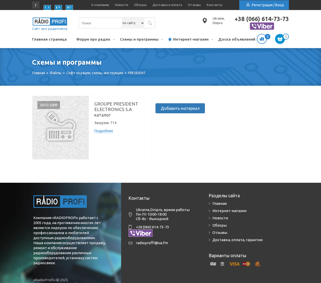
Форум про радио (93, 39)
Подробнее (103, 131)
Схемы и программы (139, 39)
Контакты (214, 5)
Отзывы (194, 5)
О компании (100, 5)
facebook (36, 5)
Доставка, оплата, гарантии (237, 240)
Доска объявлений (236, 39)
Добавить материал (180, 108)
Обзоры (140, 5)
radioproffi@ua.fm (152, 243)
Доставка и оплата (167, 5)
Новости (121, 5)
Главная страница (49, 39)
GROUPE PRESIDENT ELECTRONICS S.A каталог (116, 109)
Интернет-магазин (191, 39)
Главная (219, 203)
